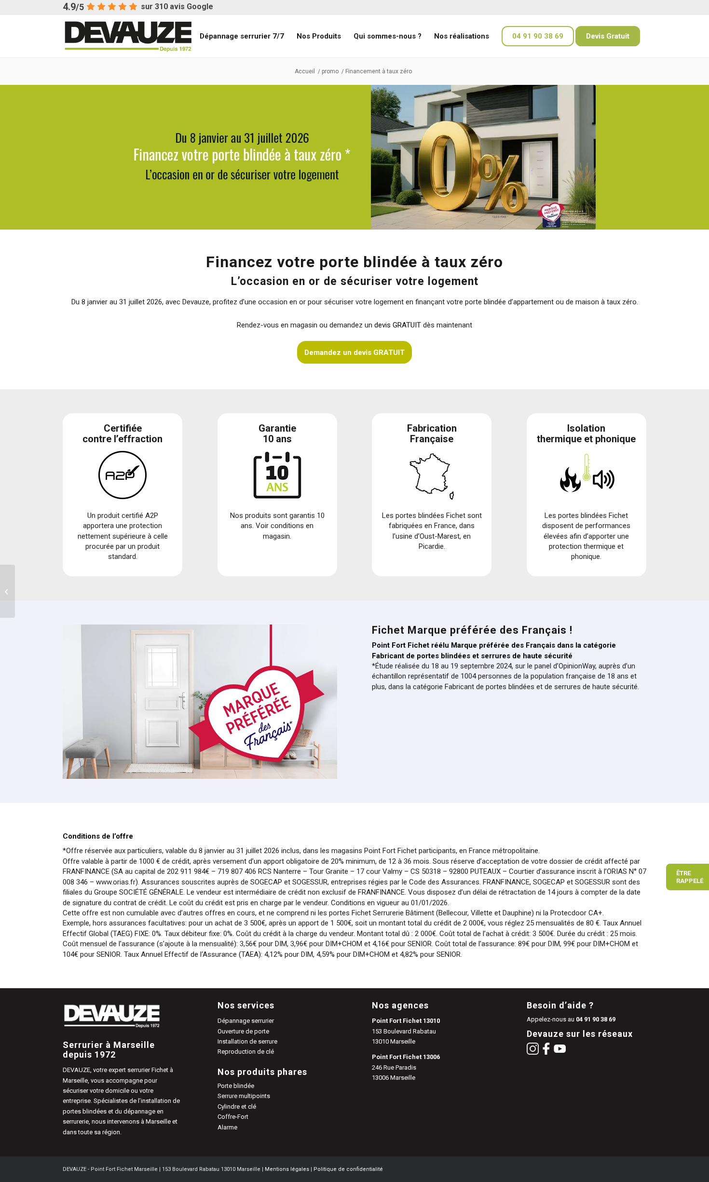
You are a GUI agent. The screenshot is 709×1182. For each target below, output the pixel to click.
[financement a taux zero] (354, 157)
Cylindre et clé (237, 1106)
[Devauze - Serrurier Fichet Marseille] (143, 36)
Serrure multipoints (244, 1096)
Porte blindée (236, 1085)
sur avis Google (177, 6)
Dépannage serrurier (246, 1020)
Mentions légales (287, 1169)
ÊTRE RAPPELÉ (689, 877)
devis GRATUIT (397, 325)
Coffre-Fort (233, 1116)
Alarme (227, 1127)
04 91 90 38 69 (595, 1019)
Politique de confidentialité (348, 1169)
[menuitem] (241, 36)
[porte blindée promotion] (7, 591)
